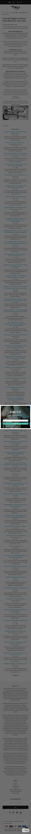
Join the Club (15, 423)
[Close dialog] (30, 405)
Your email (5, 418)
